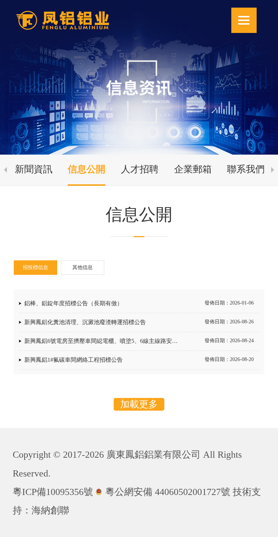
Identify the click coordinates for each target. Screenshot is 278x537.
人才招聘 (140, 169)
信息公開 (86, 169)
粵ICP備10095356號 (53, 492)
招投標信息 (35, 267)
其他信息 (82, 267)
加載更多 (139, 404)
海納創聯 (50, 510)
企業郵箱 (193, 169)
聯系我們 (246, 169)
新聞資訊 (33, 169)
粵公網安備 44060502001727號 (168, 492)
